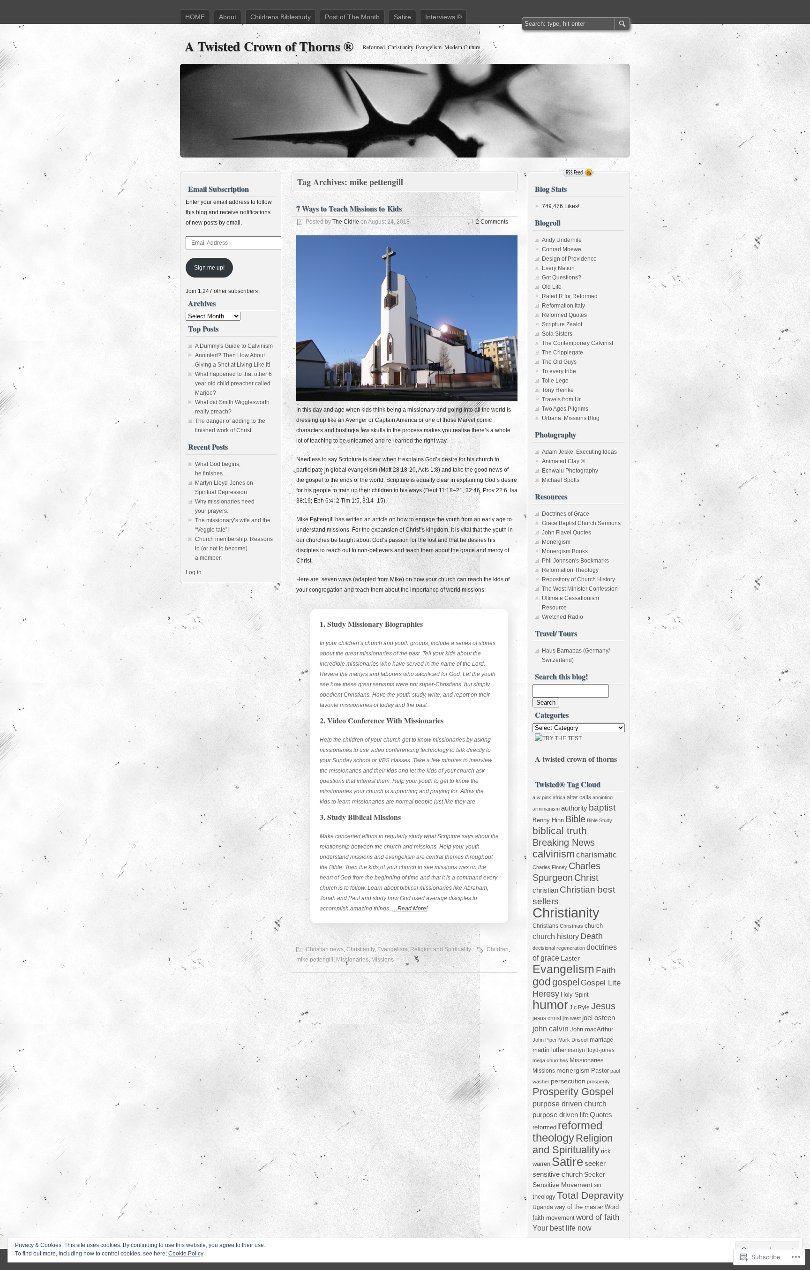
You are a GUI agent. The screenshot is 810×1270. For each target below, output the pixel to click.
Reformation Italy (563, 305)
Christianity (360, 949)
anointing (602, 797)
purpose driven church (569, 1103)
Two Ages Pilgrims (565, 409)
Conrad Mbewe (561, 249)
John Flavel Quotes (566, 532)
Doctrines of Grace (565, 514)
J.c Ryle (580, 1007)
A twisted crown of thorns (576, 758)
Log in (194, 572)
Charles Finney (549, 867)
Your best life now (562, 1228)
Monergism (556, 542)
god (541, 982)
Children (498, 949)
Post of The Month (352, 17)
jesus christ (546, 1018)
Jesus (603, 1006)
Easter (570, 958)
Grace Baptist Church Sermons (581, 523)
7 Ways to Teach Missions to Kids (349, 208)
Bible (575, 819)
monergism (573, 1070)
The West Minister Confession (580, 589)
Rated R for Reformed (570, 296)
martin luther (549, 1049)
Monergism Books (565, 551)
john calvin (550, 1028)
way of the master (579, 1206)
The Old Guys (559, 362)
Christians (545, 926)
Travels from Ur (561, 399)
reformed (544, 1127)
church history (555, 936)
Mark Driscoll (573, 1040)
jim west (571, 1018)
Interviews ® (443, 17)
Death (591, 936)
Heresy (545, 994)
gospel (565, 982)
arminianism (546, 809)
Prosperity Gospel (573, 1091)
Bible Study (599, 820)
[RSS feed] (578, 172)
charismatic (596, 854)
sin (597, 1185)
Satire (402, 17)
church (594, 925)
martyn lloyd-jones (591, 1050)
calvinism (553, 854)
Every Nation (558, 268)
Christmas (571, 926)
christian (545, 890)
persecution (568, 1081)
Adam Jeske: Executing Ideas (579, 452)
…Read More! (410, 908)
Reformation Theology (570, 570)
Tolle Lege (555, 380)
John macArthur (591, 1029)
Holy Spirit (575, 994)
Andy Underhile (562, 240)
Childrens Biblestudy (280, 17)
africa (559, 797)
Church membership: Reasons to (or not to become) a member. (234, 548)
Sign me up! (209, 267)
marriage (601, 1039)
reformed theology (567, 1131)
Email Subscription (218, 188)
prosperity (598, 1081)
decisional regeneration (558, 948)
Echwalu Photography (570, 470)
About (227, 17)
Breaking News (563, 842)
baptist (602, 807)
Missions (382, 959)
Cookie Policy (185, 1253)
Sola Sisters (557, 334)
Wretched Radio (562, 617)
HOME (195, 17)
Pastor (600, 1070)
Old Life (552, 287)
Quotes (601, 1115)
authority (574, 808)
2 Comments (492, 221)
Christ (586, 877)
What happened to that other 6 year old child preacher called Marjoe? (233, 383)
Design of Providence (569, 259)
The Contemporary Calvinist (577, 343)
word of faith (597, 1217)
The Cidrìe (345, 221)
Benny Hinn (548, 820)
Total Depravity (590, 1195)
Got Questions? (561, 277)
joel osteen (598, 1018)
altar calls (579, 797)
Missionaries (352, 959)
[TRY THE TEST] (558, 738)
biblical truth (559, 830)
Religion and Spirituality (440, 949)
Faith (606, 970)
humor (550, 1005)
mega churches (550, 1060)
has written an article (361, 519)
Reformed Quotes (564, 315)
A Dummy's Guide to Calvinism (234, 346)
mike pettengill (314, 959)
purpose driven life (560, 1115)
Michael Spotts (560, 480)
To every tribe (559, 371)
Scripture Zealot (562, 324)
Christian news (325, 949)
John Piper (544, 1040)
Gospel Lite (601, 982)
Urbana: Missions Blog (571, 418)
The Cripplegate (562, 352)
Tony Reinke (558, 390)
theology (543, 1196)
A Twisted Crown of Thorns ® (269, 46)
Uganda (542, 1207)
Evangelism (392, 949)
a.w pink (541, 797)
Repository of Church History (578, 579)
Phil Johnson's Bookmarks (575, 560)
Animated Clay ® (563, 461)
